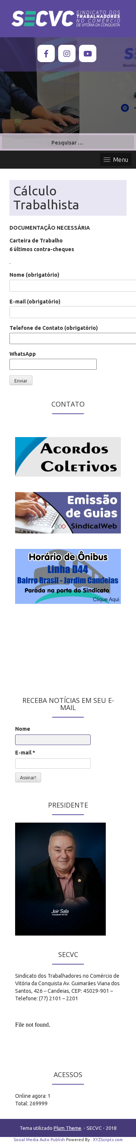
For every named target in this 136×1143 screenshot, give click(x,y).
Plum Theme (67, 1128)
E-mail (25, 753)
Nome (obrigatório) (34, 275)
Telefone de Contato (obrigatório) (53, 328)
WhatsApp (22, 354)
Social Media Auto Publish (39, 1139)
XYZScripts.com (108, 1139)
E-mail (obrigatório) (34, 302)
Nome (22, 729)
